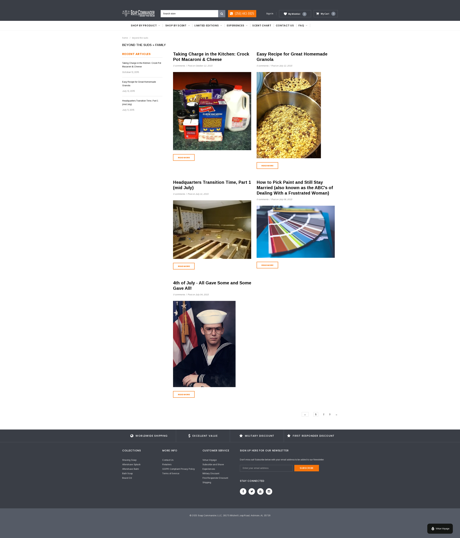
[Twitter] (252, 491)
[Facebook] (243, 491)
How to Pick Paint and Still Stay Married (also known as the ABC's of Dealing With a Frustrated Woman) (295, 187)
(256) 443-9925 (244, 13)
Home (125, 38)
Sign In (269, 13)
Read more (184, 157)
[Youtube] (260, 491)
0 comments (179, 65)
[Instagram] (269, 491)
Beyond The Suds (137, 45)
